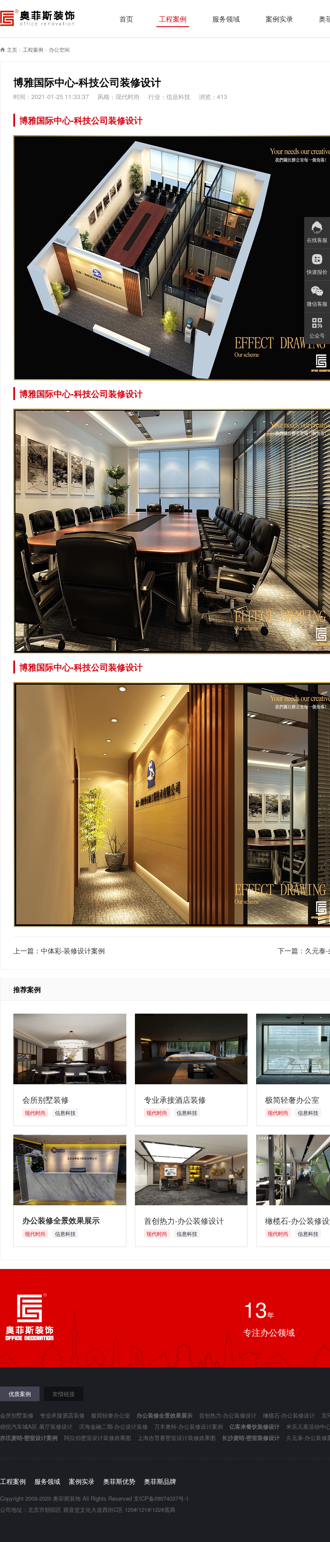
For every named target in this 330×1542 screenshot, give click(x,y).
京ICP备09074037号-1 (161, 1498)
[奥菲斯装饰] (38, 23)
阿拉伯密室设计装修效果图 (97, 1437)
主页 (12, 49)
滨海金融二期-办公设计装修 (113, 1426)
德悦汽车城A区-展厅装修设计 (36, 1426)
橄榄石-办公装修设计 (289, 1415)
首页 (126, 19)
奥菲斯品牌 (160, 1481)
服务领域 (226, 19)
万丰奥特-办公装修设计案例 (188, 1426)
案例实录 (279, 19)
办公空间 (59, 49)
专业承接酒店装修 (62, 1415)
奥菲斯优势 (119, 1481)
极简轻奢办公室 (110, 1415)
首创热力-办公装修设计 (228, 1415)
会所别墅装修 (17, 1415)
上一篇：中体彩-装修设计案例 (59, 951)
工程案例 (172, 19)
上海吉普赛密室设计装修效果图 (177, 1437)
